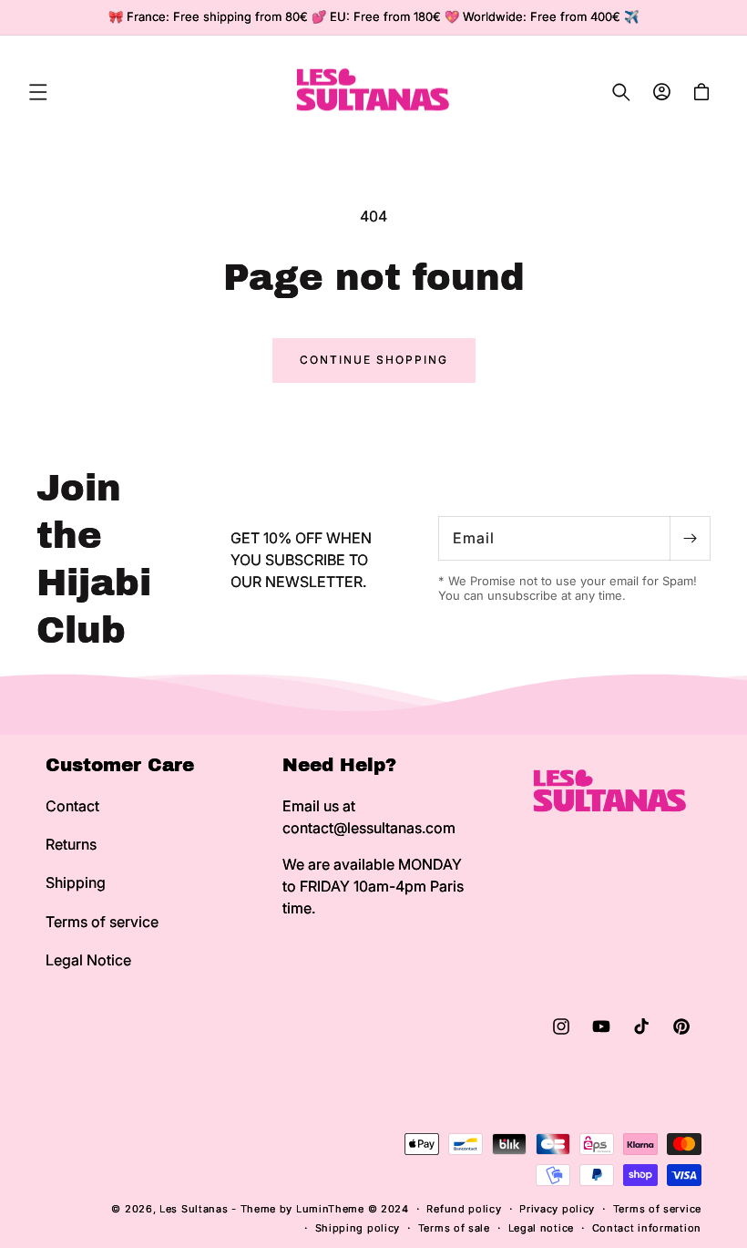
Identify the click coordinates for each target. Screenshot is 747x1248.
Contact (72, 806)
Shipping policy (358, 1228)
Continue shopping (374, 359)
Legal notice (541, 1228)
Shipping (76, 882)
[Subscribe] (690, 538)
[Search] (621, 92)
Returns (71, 844)
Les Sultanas (193, 1208)
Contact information (646, 1228)
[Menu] (38, 92)
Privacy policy (557, 1208)
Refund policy (463, 1208)
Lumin (330, 1208)
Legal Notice (88, 960)
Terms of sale (454, 1228)
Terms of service (102, 922)
